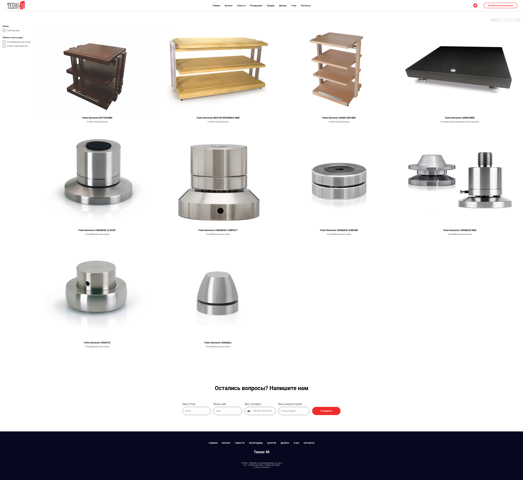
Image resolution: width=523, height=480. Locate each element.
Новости (241, 6)
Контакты (306, 6)
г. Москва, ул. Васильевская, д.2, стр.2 (265, 463)
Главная (216, 6)
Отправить (326, 411)
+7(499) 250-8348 (271, 465)
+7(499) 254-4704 (255, 465)
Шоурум (270, 6)
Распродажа (256, 6)
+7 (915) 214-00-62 (261, 467)
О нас (293, 6)
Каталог (229, 6)
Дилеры (283, 6)
